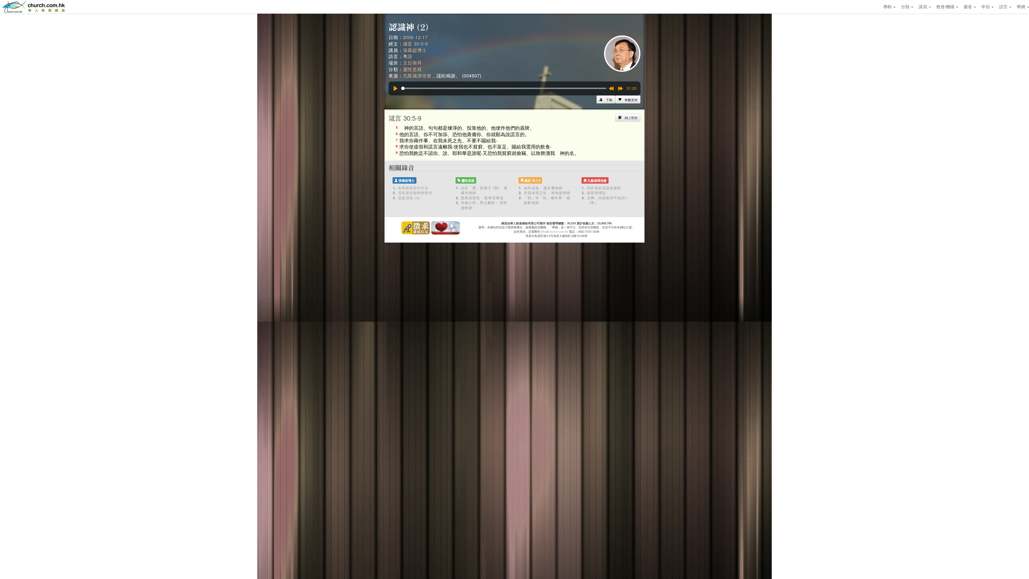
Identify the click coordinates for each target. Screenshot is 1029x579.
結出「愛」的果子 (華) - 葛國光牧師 (484, 190)
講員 (923, 6)
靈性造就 (412, 69)
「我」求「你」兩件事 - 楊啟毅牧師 (547, 200)
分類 (906, 6)
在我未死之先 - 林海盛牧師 (547, 192)
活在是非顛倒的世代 (415, 192)
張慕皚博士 (415, 50)
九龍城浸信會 (417, 75)
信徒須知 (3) (409, 197)
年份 (986, 6)
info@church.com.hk (554, 231)
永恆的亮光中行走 (413, 187)
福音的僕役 (596, 192)
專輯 (888, 6)
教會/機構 (946, 6)
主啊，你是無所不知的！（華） (608, 200)
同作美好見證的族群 (604, 187)
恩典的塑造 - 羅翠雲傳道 (482, 197)
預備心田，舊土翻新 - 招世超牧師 (484, 205)
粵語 (408, 56)
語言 (1004, 6)
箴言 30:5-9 (415, 43)
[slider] (503, 88)
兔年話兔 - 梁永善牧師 (543, 187)
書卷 (968, 6)
